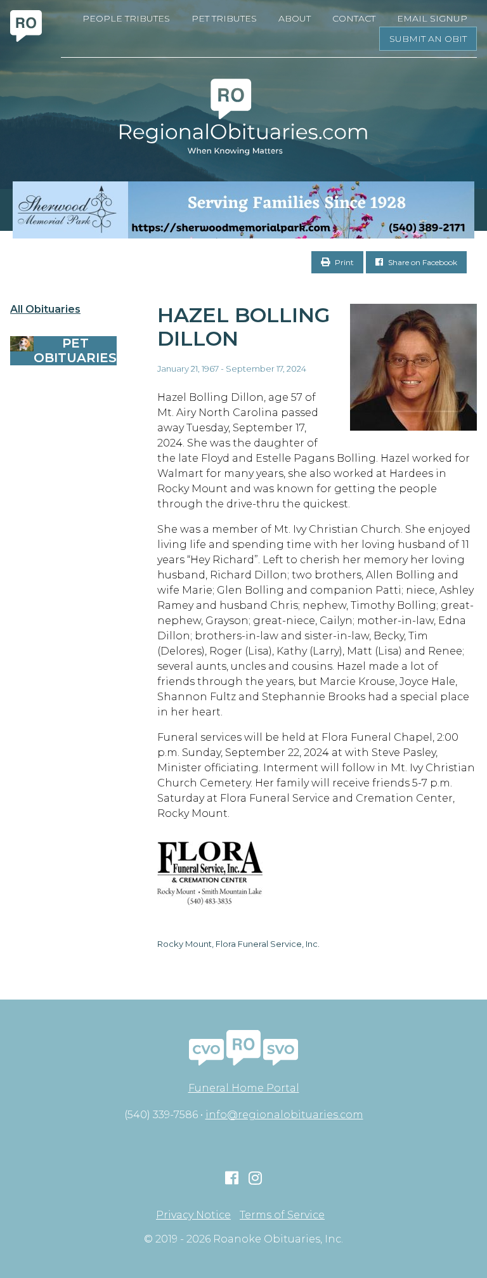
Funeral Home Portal (243, 1088)
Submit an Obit (428, 38)
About (294, 18)
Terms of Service (282, 1215)
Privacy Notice (193, 1215)
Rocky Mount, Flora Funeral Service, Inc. (238, 944)
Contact (353, 18)
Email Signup (432, 18)
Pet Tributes (224, 18)
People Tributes (126, 18)
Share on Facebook (421, 262)
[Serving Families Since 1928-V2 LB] (243, 209)
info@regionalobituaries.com (284, 1115)
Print (343, 262)
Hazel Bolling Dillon (243, 327)
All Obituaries (45, 309)
